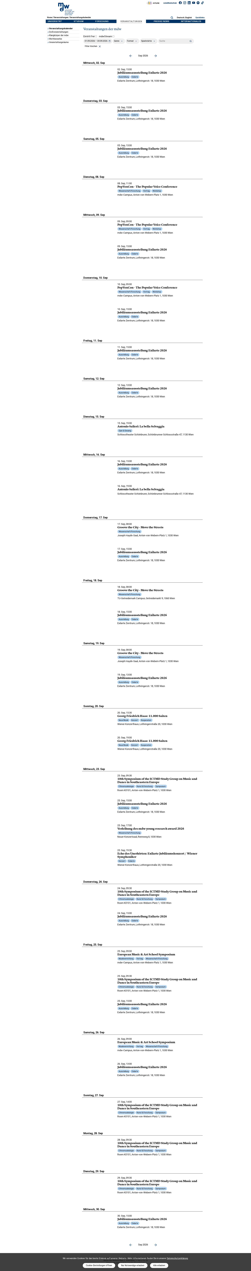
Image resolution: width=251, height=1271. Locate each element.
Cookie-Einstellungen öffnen (99, 1265)
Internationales (191, 21)
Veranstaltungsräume (59, 42)
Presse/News (161, 21)
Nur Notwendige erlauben (132, 1265)
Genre (117, 41)
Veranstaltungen (61, 17)
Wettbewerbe (55, 39)
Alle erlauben (159, 1265)
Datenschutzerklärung (177, 1258)
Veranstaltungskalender (80, 17)
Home (49, 17)
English (188, 18)
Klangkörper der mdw (59, 35)
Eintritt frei (89, 36)
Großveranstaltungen (58, 32)
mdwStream (106, 36)
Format (130, 41)
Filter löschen (91, 46)
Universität (55, 21)
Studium (79, 21)
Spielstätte (146, 41)
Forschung (102, 21)
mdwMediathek (170, 3)
